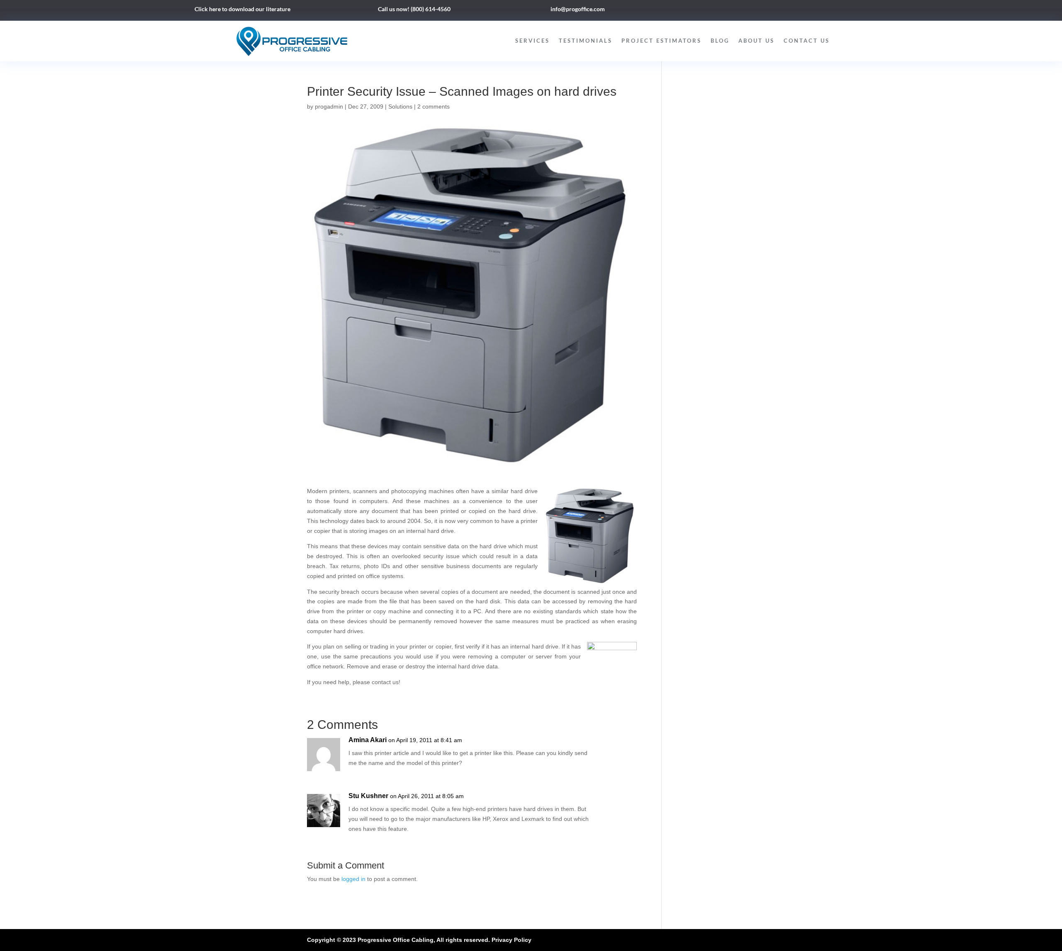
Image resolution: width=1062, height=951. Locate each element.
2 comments (433, 106)
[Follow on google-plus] (806, 10)
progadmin (329, 106)
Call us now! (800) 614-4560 (414, 8)
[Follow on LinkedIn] (789, 10)
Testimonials (585, 40)
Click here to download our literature (242, 8)
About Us (756, 40)
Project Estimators (661, 40)
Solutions (400, 106)
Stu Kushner (368, 795)
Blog (720, 40)
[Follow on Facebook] (773, 10)
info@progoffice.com (577, 8)
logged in (353, 879)
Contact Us (807, 40)
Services (532, 40)
